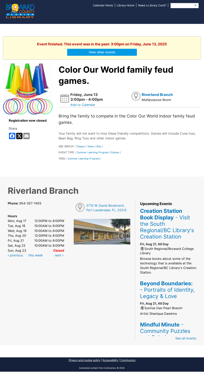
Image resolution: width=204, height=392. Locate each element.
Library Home (125, 5)
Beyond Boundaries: (167, 289)
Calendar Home (103, 5)
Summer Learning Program (93, 152)
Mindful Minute (165, 331)
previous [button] (16, 255)
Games (115, 152)
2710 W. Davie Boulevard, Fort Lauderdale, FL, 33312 (106, 207)
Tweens (80, 146)
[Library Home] (20, 11)
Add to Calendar (82, 105)
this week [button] (35, 255)
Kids (99, 146)
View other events (102, 52)
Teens (90, 146)
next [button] (58, 255)
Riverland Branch (157, 94)
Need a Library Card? (152, 5)
